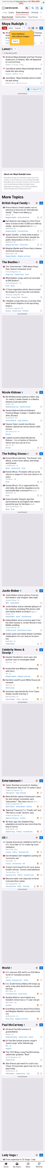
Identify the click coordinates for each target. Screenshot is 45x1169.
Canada (8, 852)
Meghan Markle (11, 217)
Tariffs (26, 980)
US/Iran (8, 863)
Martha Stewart (25, 407)
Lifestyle (34, 12)
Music (13, 286)
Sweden (8, 1005)
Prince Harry (24, 245)
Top (4, 28)
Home (6, 1167)
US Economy (16, 863)
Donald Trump (29, 875)
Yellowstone (10, 793)
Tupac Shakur (10, 699)
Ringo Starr (9, 274)
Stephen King (10, 832)
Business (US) (24, 852)
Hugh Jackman (23, 420)
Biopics (8, 311)
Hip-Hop (25, 699)
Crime (18, 699)
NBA (7, 603)
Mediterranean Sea (12, 407)
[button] (24, 28)
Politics (14, 852)
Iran (24, 863)
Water (19, 886)
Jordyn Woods (11, 630)
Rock (27, 274)
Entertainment (22, 12)
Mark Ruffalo (10, 806)
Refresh (39, 1167)
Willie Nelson (10, 1073)
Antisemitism (20, 806)
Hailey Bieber (14, 603)
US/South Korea (11, 994)
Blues (7, 509)
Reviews (24, 297)
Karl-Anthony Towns (24, 630)
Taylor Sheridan (21, 793)
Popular (18, 28)
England (8, 1048)
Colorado (26, 886)
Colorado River (11, 886)
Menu (28, 1167)
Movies (8, 434)
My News (17, 1167)
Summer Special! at (21, 2)
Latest (10, 28)
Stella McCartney (11, 1037)
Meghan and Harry (12, 245)
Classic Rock (19, 274)
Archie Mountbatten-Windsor (25, 217)
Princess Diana (23, 231)
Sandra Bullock (11, 420)
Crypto (11, 12)
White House (10, 688)
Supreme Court (11, 875)
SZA (28, 1073)
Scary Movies (27, 832)
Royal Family (33, 17)
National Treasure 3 (12, 818)
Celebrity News (20, 17)
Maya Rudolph (7, 17)
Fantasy (19, 832)
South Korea (22, 994)
